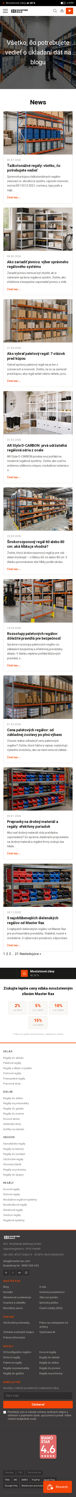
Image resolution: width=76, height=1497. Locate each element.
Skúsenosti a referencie (17, 1297)
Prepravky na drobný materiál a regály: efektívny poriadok (32, 824)
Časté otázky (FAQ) (51, 1308)
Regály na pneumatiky (16, 1103)
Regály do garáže (13, 1108)
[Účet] (62, 11)
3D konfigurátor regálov (17, 1352)
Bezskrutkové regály (15, 1205)
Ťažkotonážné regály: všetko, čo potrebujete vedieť (33, 168)
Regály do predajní (14, 1154)
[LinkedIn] (26, 1273)
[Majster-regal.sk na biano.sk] (48, 1447)
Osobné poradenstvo (52, 1292)
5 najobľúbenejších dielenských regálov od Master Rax (32, 920)
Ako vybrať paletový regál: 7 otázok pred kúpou (36, 356)
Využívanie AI (47, 1332)
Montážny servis (13, 1308)
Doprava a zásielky (14, 1303)
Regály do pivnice (13, 1114)
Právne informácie (14, 1338)
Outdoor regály (12, 1215)
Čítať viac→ (14, 197)
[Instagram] (13, 1273)
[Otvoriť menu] (5, 11)
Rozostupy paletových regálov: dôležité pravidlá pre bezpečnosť (34, 636)
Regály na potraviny (14, 1170)
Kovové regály (11, 1189)
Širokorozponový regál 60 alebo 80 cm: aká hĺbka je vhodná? (35, 544)
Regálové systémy (14, 1220)
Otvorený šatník (12, 1164)
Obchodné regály (13, 1159)
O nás (42, 1287)
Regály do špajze (13, 1175)
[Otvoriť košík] (69, 11)
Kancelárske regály (14, 1144)
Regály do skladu (13, 1058)
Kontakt (8, 1292)
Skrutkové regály (13, 1210)
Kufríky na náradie (13, 1129)
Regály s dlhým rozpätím (17, 1068)
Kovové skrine (11, 1119)
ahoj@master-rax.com (16, 1261)
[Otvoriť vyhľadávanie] (55, 11)
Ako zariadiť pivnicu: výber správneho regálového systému (37, 264)
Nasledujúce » (30, 953)
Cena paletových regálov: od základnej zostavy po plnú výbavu (34, 732)
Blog (6, 1287)
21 (17, 953)
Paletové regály (12, 1063)
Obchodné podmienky (16, 1323)
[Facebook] (6, 1273)
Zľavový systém (48, 1297)
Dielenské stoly (12, 1124)
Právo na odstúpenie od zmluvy (53, 1325)
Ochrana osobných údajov (18, 1332)
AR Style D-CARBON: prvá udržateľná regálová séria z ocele (37, 448)
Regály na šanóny (13, 1149)
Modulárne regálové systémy (20, 1200)
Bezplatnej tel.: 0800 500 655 (21, 1266)
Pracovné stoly (11, 1084)
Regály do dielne (13, 1098)
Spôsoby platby (48, 1303)
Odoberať (38, 1404)
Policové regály (12, 1073)
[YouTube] (19, 1273)
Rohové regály (11, 1194)
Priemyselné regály (14, 1078)
